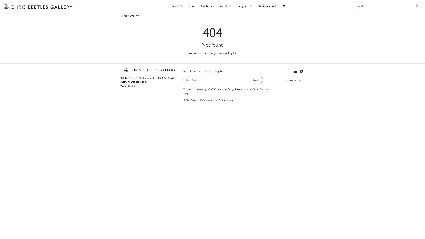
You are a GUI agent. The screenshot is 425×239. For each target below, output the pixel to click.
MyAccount (267, 6)
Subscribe (257, 79)
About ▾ (177, 6)
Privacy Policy (241, 89)
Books (191, 6)
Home (123, 15)
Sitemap (230, 100)
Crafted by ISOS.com (296, 80)
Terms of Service (260, 89)
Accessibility (212, 100)
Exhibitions (207, 6)
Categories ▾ (244, 6)
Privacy (222, 100)
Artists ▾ (225, 6)
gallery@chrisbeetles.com (133, 81)
